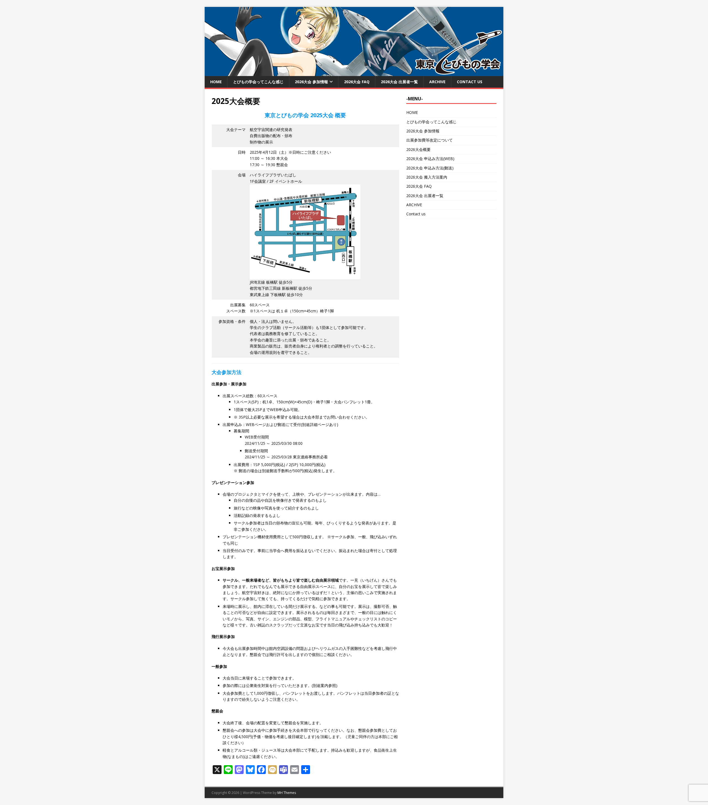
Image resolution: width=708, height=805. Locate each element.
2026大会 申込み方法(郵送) (430, 168)
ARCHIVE (437, 81)
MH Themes (286, 792)
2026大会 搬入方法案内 (426, 177)
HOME (216, 81)
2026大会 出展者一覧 (399, 81)
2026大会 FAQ (356, 81)
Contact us (469, 81)
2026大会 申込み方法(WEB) (430, 158)
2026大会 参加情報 (311, 81)
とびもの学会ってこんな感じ (258, 81)
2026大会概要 (418, 149)
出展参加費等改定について (429, 140)
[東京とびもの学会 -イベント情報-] (354, 72)
